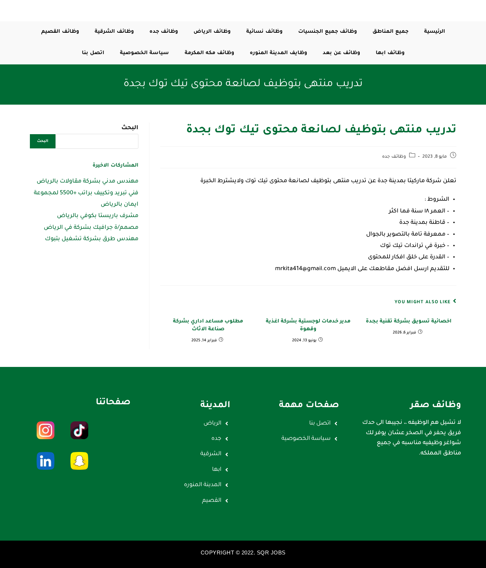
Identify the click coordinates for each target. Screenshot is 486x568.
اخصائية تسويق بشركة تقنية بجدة (408, 322)
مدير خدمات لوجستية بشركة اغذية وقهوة (308, 325)
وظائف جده (394, 156)
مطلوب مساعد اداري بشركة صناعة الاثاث (208, 325)
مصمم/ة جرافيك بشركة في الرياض (91, 228)
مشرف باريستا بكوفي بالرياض (97, 216)
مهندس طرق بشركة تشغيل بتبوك (91, 239)
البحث (129, 128)
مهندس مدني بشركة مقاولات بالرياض (87, 181)
